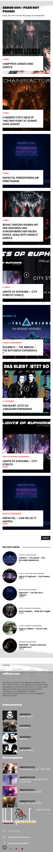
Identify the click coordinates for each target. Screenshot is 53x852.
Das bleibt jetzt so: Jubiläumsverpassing (17, 407)
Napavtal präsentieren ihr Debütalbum (21, 179)
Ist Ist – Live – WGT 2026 (30, 803)
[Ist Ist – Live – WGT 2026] (10, 802)
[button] (4, 847)
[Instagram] (10, 849)
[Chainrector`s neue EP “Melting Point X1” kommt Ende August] (26, 104)
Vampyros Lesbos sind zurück (18, 65)
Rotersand (24, 727)
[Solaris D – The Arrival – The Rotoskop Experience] (26, 332)
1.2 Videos (6, 287)
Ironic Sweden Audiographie (30, 608)
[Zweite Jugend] (10, 716)
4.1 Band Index (25, 714)
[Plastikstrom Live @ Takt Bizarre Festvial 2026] (10, 780)
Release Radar (11, 547)
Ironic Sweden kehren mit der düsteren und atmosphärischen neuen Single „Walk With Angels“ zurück (20, 231)
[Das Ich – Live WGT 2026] (10, 791)
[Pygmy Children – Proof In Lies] (10, 628)
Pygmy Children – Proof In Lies (33, 628)
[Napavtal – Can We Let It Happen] (26, 503)
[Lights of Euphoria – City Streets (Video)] (26, 275)
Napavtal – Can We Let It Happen (19, 519)
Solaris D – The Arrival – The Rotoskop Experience (20, 348)
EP (3, 353)
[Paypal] (16, 849)
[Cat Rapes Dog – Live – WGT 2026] (10, 768)
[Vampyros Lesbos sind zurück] (26, 47)
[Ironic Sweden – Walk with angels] (10, 611)
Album (5, 524)
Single (5, 467)
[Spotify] (22, 849)
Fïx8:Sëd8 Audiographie (27, 642)
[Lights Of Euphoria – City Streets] (26, 446)
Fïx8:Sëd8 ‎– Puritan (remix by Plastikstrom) (32, 645)
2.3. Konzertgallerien (27, 767)
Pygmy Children (27, 750)
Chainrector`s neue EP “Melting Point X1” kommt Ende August (20, 121)
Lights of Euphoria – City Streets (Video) (20, 293)
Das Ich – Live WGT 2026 (30, 792)
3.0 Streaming (8, 401)
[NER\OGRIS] (10, 738)
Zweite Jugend (26, 716)
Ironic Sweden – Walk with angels (34, 611)
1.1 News (6, 59)
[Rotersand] (10, 727)
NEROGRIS (24, 739)
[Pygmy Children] (10, 749)
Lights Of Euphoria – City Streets (20, 462)
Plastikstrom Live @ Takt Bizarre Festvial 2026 (34, 780)
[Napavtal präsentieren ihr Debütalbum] (26, 161)
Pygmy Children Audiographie (30, 626)
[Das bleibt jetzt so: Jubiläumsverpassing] (26, 389)
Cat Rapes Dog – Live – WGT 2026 (35, 769)
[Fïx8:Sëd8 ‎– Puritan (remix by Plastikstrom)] (10, 645)
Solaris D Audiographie (12, 343)
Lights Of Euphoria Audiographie (16, 457)
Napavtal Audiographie (12, 513)
